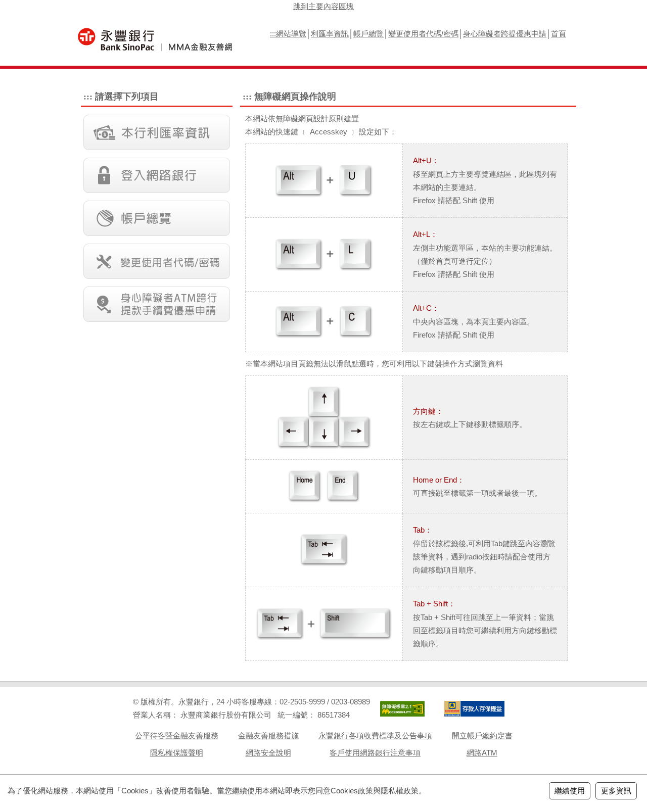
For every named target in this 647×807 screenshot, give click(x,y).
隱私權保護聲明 (176, 752)
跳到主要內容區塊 (323, 6)
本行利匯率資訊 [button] (156, 132)
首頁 (558, 33)
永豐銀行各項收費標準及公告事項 (375, 735)
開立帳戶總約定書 (482, 735)
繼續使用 (569, 790)
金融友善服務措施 (268, 735)
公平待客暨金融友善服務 (176, 735)
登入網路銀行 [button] (156, 175)
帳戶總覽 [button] (156, 218)
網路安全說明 (268, 752)
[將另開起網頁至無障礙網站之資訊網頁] (402, 709)
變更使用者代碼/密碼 (423, 33)
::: (273, 33)
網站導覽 (291, 33)
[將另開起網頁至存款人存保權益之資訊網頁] (474, 709)
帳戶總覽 (368, 33)
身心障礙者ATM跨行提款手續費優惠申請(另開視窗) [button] (156, 304)
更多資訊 (616, 790)
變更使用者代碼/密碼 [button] (156, 261)
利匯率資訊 (330, 33)
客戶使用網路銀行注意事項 (375, 752)
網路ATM (482, 752)
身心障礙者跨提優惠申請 (504, 33)
